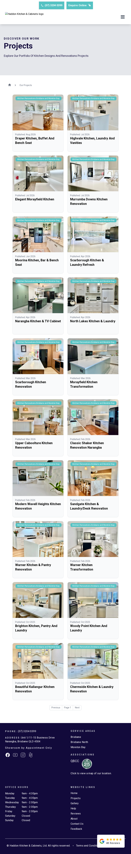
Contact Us (77, 823)
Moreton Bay (78, 747)
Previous (55, 707)
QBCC (75, 761)
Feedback (76, 828)
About (74, 818)
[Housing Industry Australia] (85, 764)
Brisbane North (79, 742)
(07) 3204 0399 (53, 5)
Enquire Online (77, 5)
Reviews (76, 813)
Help (73, 808)
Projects (76, 798)
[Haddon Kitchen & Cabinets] (24, 17)
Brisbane (76, 736)
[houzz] (30, 754)
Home (74, 793)
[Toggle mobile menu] (122, 17)
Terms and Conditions (89, 845)
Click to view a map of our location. (91, 773)
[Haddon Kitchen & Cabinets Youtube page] (15, 754)
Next (77, 707)
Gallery (75, 803)
